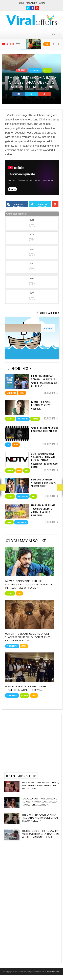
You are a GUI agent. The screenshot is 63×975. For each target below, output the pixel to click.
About (21, 3)
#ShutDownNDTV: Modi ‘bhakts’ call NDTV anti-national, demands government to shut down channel (44, 459)
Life (8, 444)
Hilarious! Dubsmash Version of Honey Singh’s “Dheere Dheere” (43, 483)
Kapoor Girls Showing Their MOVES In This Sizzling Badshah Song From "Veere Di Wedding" (40, 838)
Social (22, 393)
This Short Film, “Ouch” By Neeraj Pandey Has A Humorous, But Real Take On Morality (40, 805)
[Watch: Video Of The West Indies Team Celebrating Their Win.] (29, 681)
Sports (23, 646)
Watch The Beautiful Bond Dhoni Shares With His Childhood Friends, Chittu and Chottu (28, 637)
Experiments (11, 393)
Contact (42, 3)
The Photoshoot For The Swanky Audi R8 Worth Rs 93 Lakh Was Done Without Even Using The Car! (41, 822)
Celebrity (10, 418)
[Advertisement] (31, 738)
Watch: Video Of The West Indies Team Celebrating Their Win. (25, 688)
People (40, 44)
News (19, 470)
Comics (9, 522)
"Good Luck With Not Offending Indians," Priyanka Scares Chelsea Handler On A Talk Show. (39, 789)
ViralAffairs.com (53, 971)
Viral (27, 470)
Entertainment (35, 70)
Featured (47, 70)
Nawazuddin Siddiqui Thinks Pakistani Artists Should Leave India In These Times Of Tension (29, 584)
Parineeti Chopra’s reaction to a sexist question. (41, 405)
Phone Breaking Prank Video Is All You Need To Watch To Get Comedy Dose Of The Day (44, 381)
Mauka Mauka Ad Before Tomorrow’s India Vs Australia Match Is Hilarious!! (43, 510)
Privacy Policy (31, 3)
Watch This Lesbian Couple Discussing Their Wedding (44, 429)
